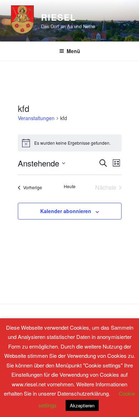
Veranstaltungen (36, 118)
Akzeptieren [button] (82, 405)
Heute (70, 186)
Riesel (58, 17)
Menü (73, 51)
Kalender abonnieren (65, 211)
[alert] (70, 142)
